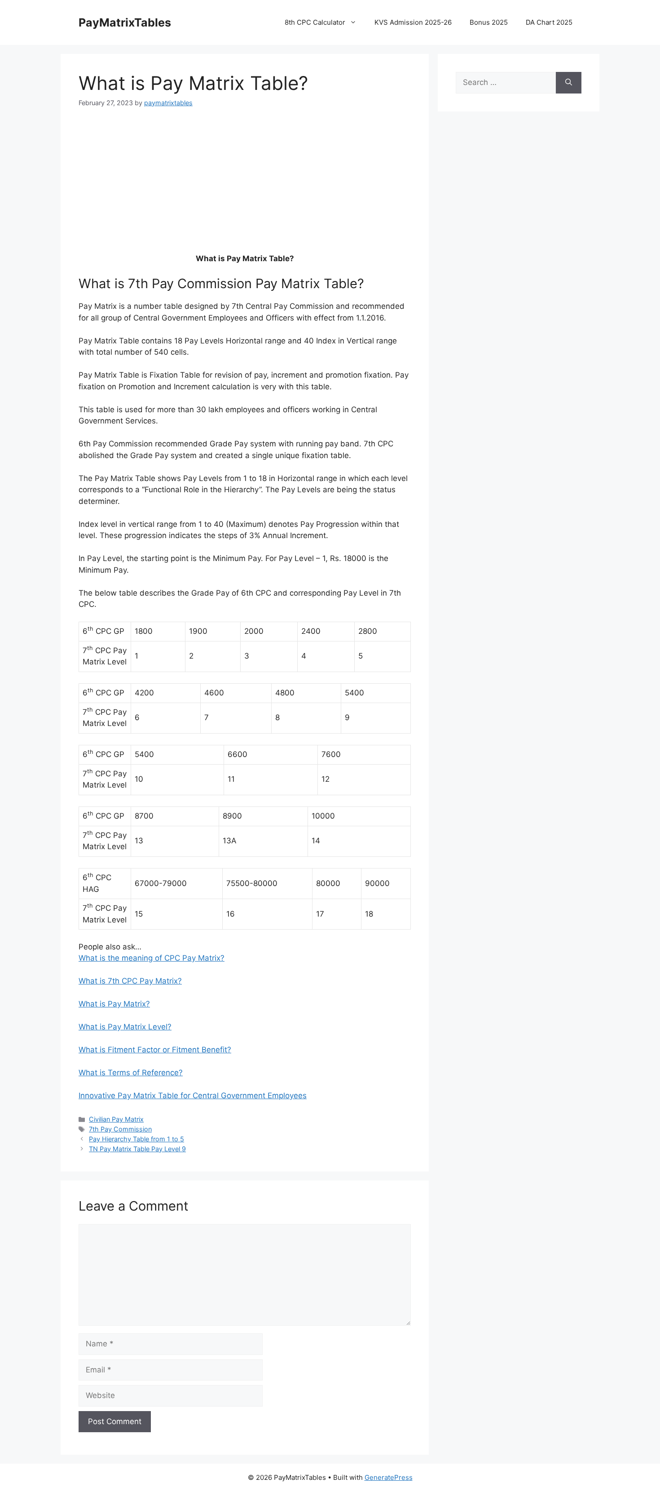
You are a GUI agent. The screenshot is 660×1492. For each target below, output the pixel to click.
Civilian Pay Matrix (116, 1119)
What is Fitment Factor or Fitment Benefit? (155, 1049)
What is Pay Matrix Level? (125, 1026)
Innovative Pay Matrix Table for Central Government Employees (193, 1095)
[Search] (568, 83)
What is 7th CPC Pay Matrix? (130, 980)
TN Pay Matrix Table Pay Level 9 (137, 1149)
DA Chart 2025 (549, 22)
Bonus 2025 (489, 22)
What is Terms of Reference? (131, 1072)
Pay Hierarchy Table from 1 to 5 (136, 1139)
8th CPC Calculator (315, 22)
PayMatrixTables (125, 22)
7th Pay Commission (120, 1129)
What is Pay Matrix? (114, 1003)
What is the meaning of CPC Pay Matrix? (151, 957)
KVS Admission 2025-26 (413, 22)
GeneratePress (389, 1477)
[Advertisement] (245, 186)
